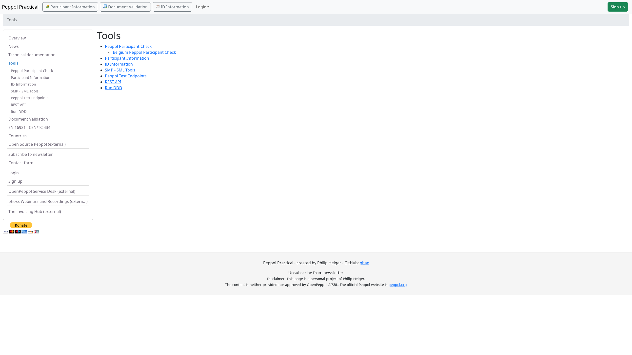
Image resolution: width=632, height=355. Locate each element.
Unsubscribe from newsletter (315, 272)
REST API (18, 104)
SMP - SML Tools (25, 91)
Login (13, 173)
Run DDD (19, 111)
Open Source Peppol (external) (37, 144)
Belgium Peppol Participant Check (144, 52)
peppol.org (398, 284)
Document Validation (127, 7)
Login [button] (201, 7)
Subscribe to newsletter (30, 154)
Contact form (20, 162)
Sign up (618, 7)
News (13, 46)
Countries (17, 136)
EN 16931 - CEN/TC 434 (29, 127)
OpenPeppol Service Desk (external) (41, 191)
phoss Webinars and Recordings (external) (48, 201)
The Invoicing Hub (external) (34, 211)
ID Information (174, 7)
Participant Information (72, 7)
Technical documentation (32, 54)
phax (364, 263)
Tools (13, 63)
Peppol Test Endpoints (29, 97)
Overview (17, 38)
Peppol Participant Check (32, 70)
